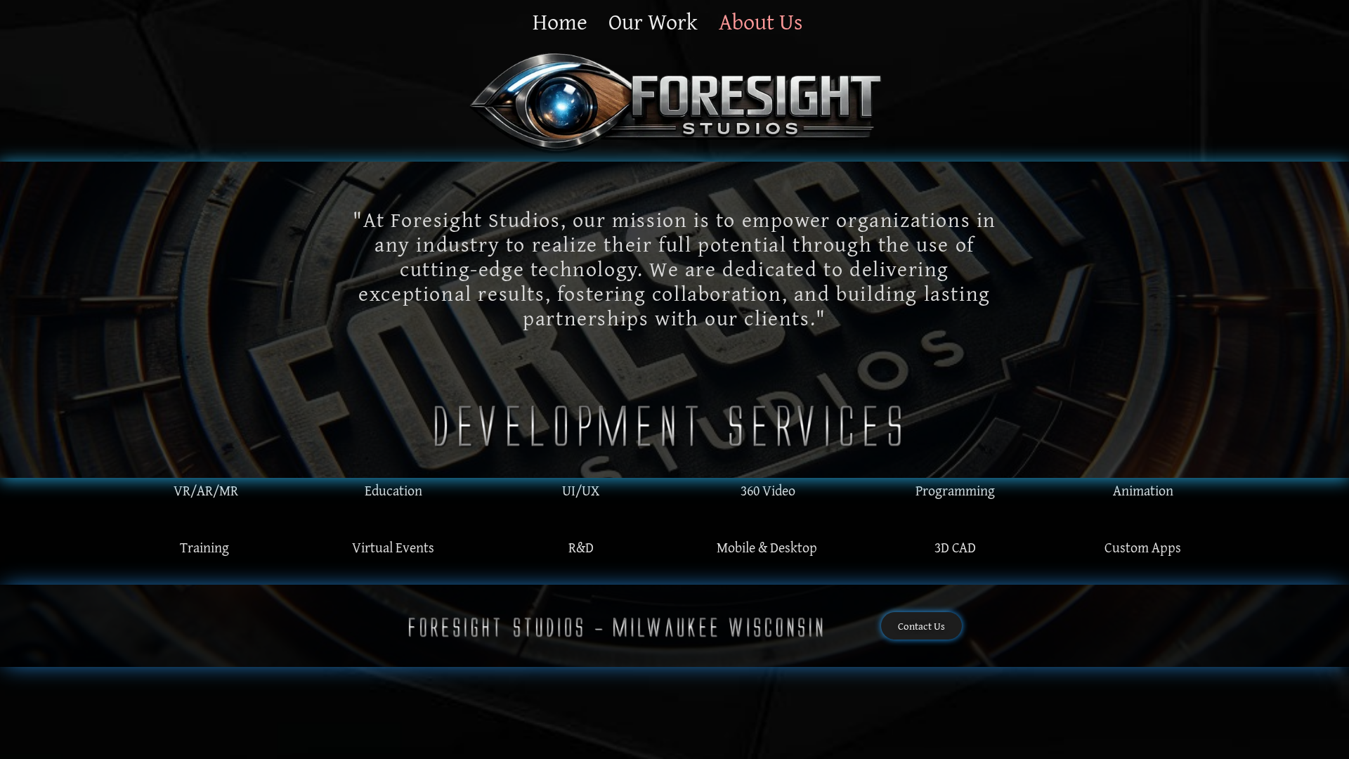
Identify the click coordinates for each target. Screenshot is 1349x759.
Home (560, 22)
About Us (760, 22)
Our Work (653, 22)
